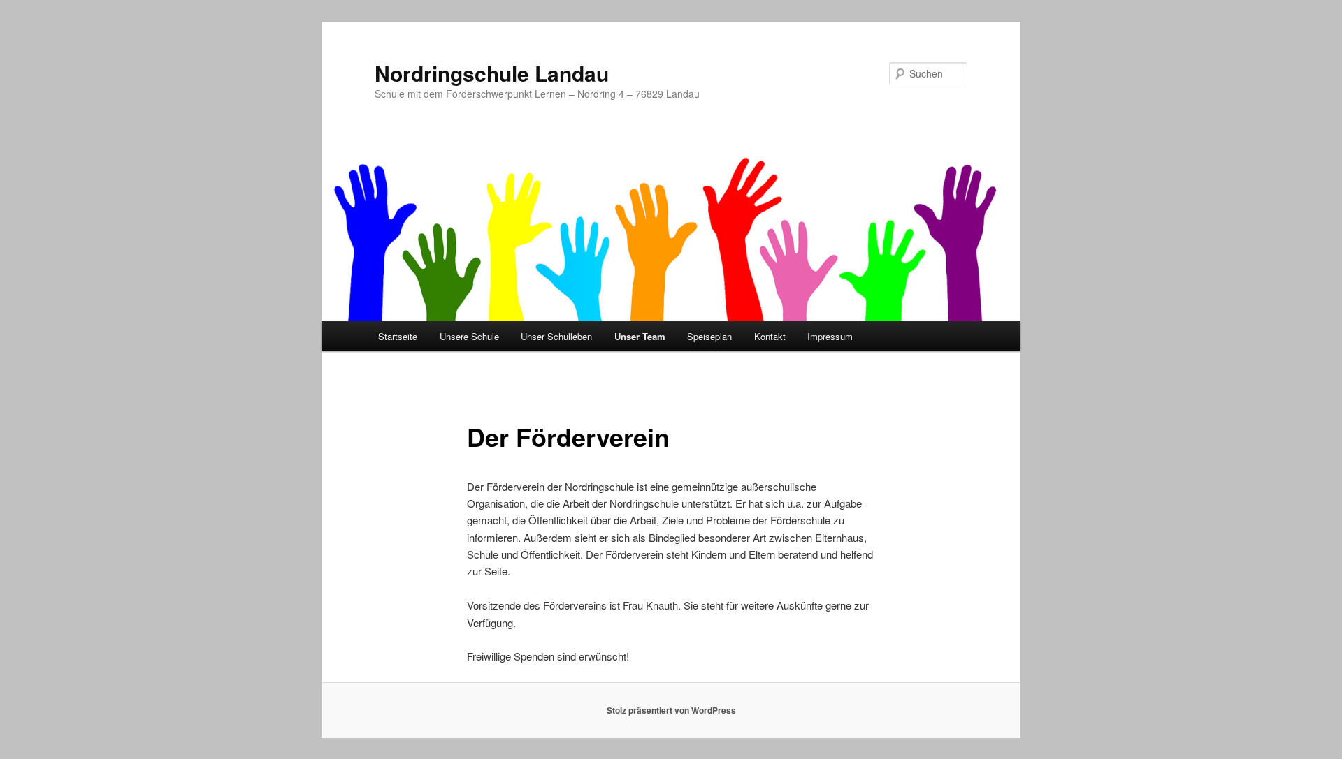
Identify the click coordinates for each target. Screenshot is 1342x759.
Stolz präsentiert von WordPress (671, 710)
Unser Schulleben (556, 336)
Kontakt (770, 336)
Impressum (830, 336)
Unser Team (639, 336)
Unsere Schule (469, 336)
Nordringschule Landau (492, 73)
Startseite (397, 336)
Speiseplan (709, 336)
